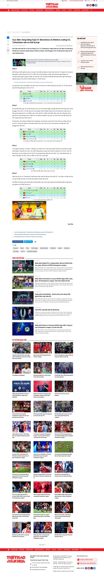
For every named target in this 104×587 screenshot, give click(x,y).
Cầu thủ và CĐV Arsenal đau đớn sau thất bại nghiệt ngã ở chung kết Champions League (64, 435)
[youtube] (90, 5)
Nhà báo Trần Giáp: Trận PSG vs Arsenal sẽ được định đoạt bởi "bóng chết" (63, 516)
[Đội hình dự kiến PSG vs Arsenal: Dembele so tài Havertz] (21, 527)
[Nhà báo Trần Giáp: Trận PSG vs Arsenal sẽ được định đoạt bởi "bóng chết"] (64, 507)
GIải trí (70, 10)
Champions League (32, 251)
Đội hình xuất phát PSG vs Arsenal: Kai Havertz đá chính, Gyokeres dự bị (42, 476)
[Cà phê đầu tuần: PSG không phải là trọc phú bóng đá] (64, 368)
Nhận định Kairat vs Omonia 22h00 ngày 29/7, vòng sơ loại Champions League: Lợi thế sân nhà (53, 326)
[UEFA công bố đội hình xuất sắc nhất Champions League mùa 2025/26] (21, 386)
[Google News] (64, 46)
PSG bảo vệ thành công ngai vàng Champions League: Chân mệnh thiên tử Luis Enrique (42, 395)
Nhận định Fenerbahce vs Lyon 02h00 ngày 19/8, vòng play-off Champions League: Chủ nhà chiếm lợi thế (53, 280)
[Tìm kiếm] (8, 5)
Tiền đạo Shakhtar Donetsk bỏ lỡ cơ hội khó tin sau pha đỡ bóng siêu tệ (30, 234)
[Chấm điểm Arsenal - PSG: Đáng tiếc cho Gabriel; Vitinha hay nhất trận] (21, 426)
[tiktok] (93, 5)
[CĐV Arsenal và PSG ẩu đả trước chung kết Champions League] (43, 487)
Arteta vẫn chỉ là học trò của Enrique (62, 394)
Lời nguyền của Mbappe (18, 375)
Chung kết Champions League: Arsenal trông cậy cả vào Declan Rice (42, 516)
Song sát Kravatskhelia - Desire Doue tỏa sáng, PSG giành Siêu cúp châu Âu (52, 295)
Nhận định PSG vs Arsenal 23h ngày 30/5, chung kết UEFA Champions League (41, 536)
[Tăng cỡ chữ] (8, 48)
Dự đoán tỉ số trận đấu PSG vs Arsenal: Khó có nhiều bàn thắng (63, 475)
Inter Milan (15, 251)
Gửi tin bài (88, 0)
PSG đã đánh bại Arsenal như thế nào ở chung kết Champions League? (63, 415)
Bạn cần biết (85, 10)
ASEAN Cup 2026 (15, 10)
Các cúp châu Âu (26, 32)
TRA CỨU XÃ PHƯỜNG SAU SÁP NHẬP (76, 0)
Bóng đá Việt (39, 10)
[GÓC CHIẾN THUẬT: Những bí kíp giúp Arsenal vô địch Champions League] (64, 487)
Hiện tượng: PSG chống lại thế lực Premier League (42, 355)
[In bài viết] (8, 44)
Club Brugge (34, 248)
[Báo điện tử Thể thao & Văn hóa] (52, 5)
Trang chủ (9, 32)
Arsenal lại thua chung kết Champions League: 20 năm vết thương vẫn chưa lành (20, 415)
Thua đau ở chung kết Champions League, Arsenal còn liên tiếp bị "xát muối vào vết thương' (42, 435)
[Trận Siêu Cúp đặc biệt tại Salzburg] (23, 313)
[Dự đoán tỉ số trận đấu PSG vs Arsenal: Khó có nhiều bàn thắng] (64, 467)
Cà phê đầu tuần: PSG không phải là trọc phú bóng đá (64, 376)
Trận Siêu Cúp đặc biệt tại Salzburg (47, 310)
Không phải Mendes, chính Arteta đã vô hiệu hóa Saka (42, 376)
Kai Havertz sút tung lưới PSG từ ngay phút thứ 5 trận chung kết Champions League (20, 476)
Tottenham (53, 248)
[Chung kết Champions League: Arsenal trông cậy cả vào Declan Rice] (43, 507)
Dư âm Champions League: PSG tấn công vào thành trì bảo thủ (64, 355)
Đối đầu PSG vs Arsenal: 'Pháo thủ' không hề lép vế (63, 535)
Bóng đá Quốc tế (17, 32)
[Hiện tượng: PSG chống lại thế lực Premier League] (43, 347)
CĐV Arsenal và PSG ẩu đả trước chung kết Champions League (42, 495)
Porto (27, 248)
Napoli (22, 248)
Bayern (60, 248)
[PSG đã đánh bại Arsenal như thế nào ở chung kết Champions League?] (64, 406)
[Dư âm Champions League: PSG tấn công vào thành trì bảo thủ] (64, 347)
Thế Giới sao (77, 10)
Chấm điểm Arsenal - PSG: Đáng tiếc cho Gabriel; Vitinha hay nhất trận (20, 435)
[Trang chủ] (8, 10)
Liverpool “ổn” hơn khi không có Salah (87, 61)
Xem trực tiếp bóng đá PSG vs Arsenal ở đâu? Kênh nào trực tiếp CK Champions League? (21, 496)
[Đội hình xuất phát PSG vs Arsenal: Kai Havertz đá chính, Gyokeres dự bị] (43, 467)
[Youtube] (94, 0)
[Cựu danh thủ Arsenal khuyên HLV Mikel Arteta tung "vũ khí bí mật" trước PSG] (21, 507)
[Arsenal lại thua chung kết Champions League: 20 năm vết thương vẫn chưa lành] (21, 406)
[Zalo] (96, 5)
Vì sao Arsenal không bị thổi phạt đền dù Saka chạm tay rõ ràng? (63, 455)
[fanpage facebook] (87, 5)
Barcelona (66, 248)
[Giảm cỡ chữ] (8, 53)
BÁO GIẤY (65, 0)
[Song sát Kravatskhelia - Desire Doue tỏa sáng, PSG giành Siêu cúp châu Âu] (23, 297)
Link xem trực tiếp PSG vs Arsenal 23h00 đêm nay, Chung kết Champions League (42, 456)
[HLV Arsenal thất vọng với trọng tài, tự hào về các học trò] (43, 406)
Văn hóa (58, 10)
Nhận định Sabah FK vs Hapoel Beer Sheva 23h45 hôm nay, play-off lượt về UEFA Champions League (53, 264)
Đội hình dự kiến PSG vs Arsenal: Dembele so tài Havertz (20, 535)
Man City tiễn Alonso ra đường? (87, 67)
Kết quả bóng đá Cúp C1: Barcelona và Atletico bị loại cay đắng (42, 59)
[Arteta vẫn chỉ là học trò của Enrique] (64, 386)
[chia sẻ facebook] (8, 41)
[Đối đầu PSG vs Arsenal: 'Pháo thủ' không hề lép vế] (64, 527)
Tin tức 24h (24, 10)
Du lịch (64, 10)
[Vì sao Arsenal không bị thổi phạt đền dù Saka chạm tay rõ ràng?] (64, 447)
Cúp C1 (23, 251)
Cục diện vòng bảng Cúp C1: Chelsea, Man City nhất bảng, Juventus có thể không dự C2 (33, 82)
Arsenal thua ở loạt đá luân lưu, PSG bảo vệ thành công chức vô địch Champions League (20, 456)
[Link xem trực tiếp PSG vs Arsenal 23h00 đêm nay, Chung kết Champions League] (43, 447)
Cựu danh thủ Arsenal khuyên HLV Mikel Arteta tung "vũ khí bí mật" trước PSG (21, 516)
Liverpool (15, 248)
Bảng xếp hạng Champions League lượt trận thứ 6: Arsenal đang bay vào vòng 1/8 (88, 54)
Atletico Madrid (44, 248)
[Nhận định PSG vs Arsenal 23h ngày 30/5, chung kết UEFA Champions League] (43, 527)
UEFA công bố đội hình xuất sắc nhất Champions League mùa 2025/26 (20, 395)
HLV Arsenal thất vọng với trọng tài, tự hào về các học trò (43, 414)
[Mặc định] (8, 50)
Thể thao (32, 10)
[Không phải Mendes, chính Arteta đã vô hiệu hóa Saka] (43, 368)
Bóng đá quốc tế (49, 10)
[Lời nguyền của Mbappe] (21, 368)
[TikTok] (96, 0)
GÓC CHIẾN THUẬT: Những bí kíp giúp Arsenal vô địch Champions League (63, 496)
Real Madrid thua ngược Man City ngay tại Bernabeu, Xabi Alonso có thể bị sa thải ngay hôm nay (88, 45)
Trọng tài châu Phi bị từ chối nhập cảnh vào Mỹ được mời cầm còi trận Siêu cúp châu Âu (21, 356)
